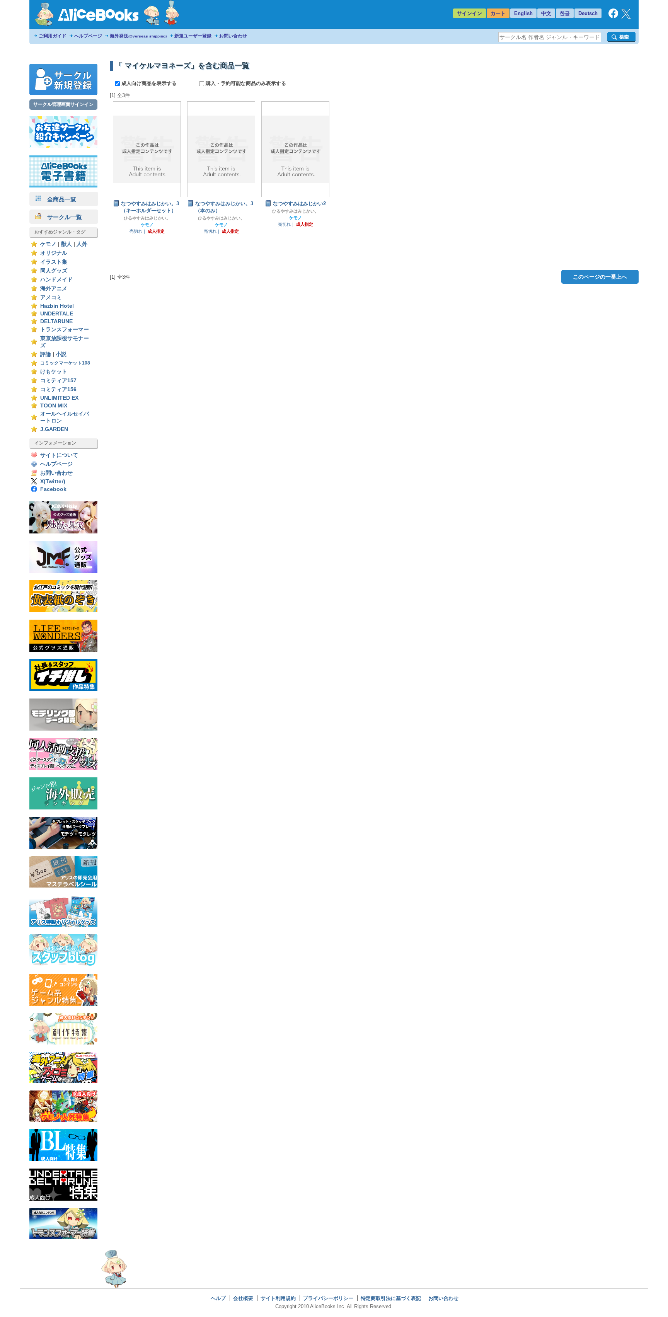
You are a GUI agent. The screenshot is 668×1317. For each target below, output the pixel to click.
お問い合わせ (233, 36)
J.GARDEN (54, 429)
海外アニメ (53, 288)
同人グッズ (53, 271)
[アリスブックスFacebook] (613, 16)
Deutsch (588, 13)
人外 (82, 244)
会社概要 (243, 1298)
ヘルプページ (88, 36)
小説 (61, 354)
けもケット (53, 372)
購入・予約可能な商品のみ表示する (245, 83)
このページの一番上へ (600, 277)
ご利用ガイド (52, 36)
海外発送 (138, 36)
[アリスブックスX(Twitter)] (626, 17)
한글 (565, 13)
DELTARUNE (56, 321)
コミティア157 (58, 380)
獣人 (66, 244)
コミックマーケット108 (65, 363)
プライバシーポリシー (328, 1298)
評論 (45, 354)
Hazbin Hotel (57, 306)
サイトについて (59, 455)
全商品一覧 (58, 199)
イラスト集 (53, 262)
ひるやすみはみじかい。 (147, 218)
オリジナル (53, 253)
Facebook (53, 489)
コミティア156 (58, 389)
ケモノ (48, 244)
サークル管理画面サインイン (63, 104)
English (523, 13)
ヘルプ (218, 1298)
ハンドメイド (56, 280)
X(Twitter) (52, 481)
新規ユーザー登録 (192, 36)
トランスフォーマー (64, 329)
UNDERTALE (56, 314)
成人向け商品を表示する (149, 83)
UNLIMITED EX (59, 398)
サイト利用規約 (278, 1298)
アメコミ (51, 297)
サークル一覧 (61, 217)
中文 (546, 13)
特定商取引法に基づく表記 (391, 1298)
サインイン (469, 13)
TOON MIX (53, 406)
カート (498, 13)
